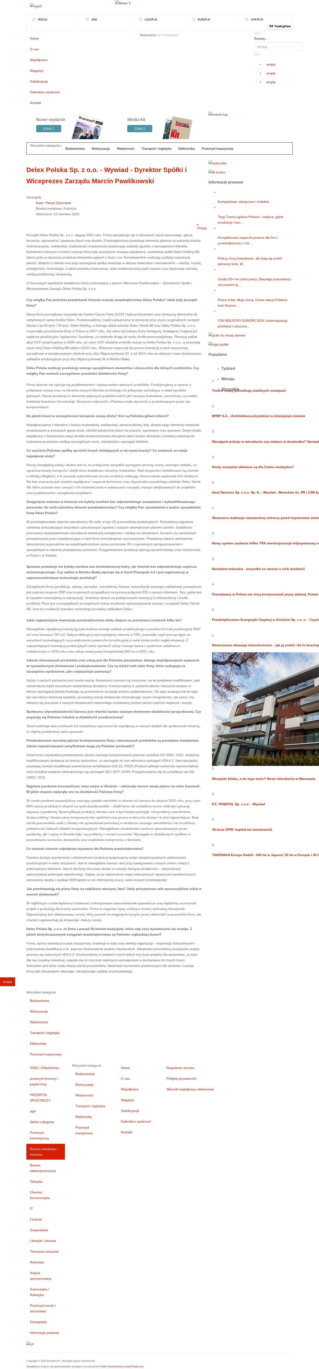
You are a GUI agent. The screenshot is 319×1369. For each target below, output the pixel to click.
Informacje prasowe (44, 1332)
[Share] (257, 54)
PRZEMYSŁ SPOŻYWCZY (40, 1097)
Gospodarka (39, 1230)
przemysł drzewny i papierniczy (44, 1081)
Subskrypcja (39, 81)
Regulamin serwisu (181, 1068)
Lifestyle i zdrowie (43, 1241)
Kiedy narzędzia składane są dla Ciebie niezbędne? (253, 467)
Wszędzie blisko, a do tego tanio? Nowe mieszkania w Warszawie (263, 779)
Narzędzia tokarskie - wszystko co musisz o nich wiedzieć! (258, 569)
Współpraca (38, 60)
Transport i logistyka (156, 148)
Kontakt (35, 103)
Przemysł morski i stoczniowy (43, 1308)
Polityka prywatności (181, 1078)
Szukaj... (260, 38)
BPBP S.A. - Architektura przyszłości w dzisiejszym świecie (258, 416)
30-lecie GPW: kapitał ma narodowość (242, 829)
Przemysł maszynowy (218, 148)
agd (32, 1111)
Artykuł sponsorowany (40, 1275)
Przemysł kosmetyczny (39, 1135)
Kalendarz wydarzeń (45, 92)
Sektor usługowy (42, 1122)
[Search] (257, 33)
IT (31, 1208)
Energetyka (38, 1322)
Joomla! (30, 1366)
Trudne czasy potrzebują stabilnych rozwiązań (249, 390)
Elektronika (186, 148)
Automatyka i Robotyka (39, 1292)
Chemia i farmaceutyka (40, 1195)
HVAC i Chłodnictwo (44, 1068)
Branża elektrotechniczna (43, 1168)
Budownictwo (75, 148)
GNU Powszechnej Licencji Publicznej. (122, 1366)
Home (34, 38)
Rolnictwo (37, 1262)
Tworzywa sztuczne (44, 1251)
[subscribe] (218, 163)
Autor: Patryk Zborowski (53, 203)
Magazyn (36, 71)
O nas (34, 49)
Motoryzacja (101, 148)
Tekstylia (36, 1181)
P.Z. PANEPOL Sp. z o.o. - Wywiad (238, 804)
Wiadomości (126, 148)
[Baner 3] (123, 3)
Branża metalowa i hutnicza (43, 1151)
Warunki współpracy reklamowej (190, 1089)
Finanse (36, 1219)
